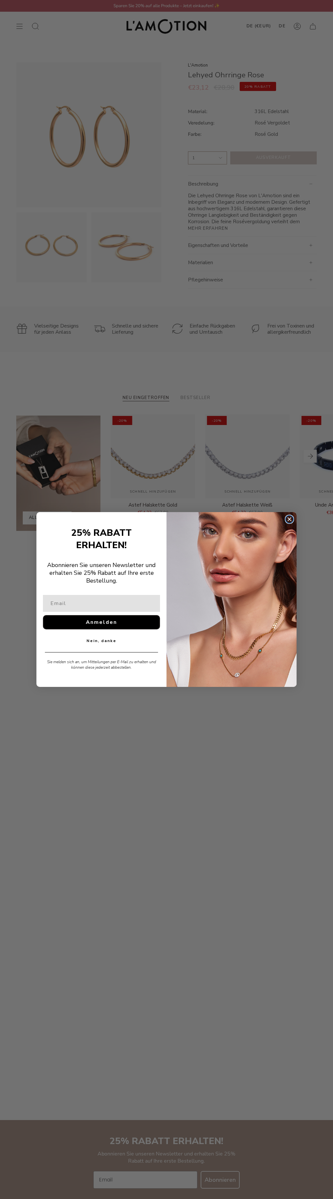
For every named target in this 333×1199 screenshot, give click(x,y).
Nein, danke (101, 640)
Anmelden (101, 622)
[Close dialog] (289, 519)
